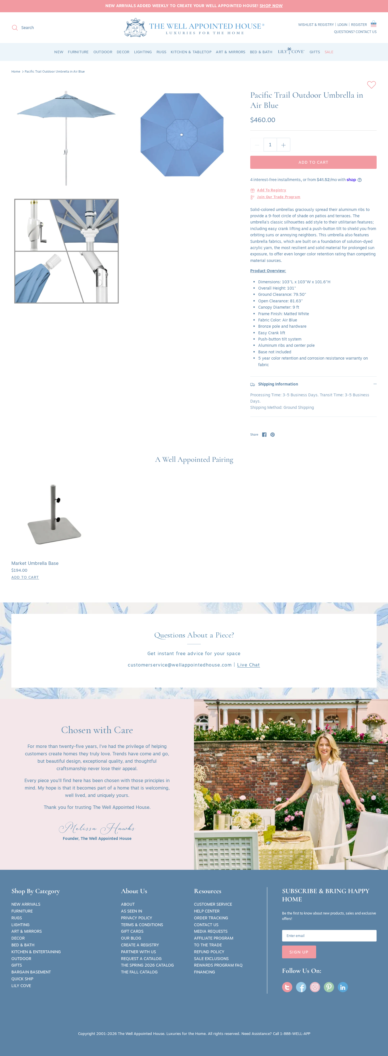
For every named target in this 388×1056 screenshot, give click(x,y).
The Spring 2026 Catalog (147, 965)
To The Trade (208, 945)
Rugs (16, 918)
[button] (374, 24)
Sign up (298, 952)
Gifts (16, 965)
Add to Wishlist (371, 85)
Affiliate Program (213, 938)
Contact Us (206, 925)
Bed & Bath (22, 945)
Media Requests (211, 931)
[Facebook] (301, 987)
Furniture (22, 911)
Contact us (366, 31)
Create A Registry (140, 945)
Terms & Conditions (142, 925)
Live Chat (248, 665)
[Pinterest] (329, 987)
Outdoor (21, 958)
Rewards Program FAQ (218, 965)
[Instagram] (315, 987)
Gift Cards (132, 931)
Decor (18, 938)
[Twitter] (287, 987)
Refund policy (209, 952)
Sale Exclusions (211, 958)
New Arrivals (25, 904)
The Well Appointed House (141, 1033)
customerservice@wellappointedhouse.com (180, 665)
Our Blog (131, 938)
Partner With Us (138, 952)
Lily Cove (21, 986)
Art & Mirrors (26, 931)
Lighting (20, 925)
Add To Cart (25, 577)
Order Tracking (211, 918)
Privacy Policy (136, 918)
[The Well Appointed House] (194, 27)
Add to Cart (313, 162)
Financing (204, 972)
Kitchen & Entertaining (36, 952)
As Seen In (131, 911)
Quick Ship (22, 979)
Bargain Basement (31, 972)
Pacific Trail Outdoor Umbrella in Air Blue (55, 71)
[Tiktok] (343, 987)
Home (15, 71)
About (128, 904)
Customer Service (213, 904)
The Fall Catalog (139, 972)
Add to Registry (271, 190)
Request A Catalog (141, 958)
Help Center (207, 911)
